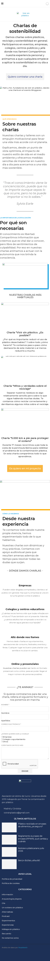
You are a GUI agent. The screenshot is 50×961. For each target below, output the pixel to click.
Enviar (25, 771)
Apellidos (5, 720)
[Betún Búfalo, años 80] (9, 864)
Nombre (5, 705)
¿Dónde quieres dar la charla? (15, 734)
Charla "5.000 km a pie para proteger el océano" (25, 439)
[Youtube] (9, 955)
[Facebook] (31, 955)
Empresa (7, 737)
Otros (5, 741)
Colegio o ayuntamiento (14, 739)
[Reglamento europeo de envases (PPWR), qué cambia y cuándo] (9, 840)
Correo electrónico (11, 724)
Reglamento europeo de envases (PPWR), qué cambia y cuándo (33, 839)
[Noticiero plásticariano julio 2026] (9, 852)
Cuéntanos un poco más (12, 745)
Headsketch (22, 947)
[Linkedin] (24, 955)
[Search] (43, 3)
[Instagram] (16, 955)
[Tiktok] (45, 955)
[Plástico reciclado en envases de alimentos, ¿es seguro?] (9, 827)
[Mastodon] (38, 955)
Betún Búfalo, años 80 (29, 860)
